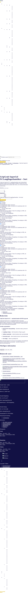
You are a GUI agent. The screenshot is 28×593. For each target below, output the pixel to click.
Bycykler (15, 8)
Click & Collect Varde (6, 208)
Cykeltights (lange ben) (18, 62)
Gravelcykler (15, 21)
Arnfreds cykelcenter (17, 117)
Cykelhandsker (16, 52)
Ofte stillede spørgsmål (17, 115)
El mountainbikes (16, 14)
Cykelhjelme (5, 63)
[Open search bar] (0, 155)
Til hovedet (12, 47)
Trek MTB (15, 79)
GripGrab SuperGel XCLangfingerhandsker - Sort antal (11, 197)
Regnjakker (15, 33)
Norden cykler (16, 73)
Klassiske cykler (16, 7)
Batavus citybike (11, 530)
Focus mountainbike (17, 90)
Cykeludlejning (8, 108)
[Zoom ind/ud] (0, 591)
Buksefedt (15, 58)
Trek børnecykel (16, 100)
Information (5, 111)
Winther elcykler (16, 95)
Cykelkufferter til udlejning (10, 573)
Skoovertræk (15, 53)
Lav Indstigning (16, 12)
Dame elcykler (11, 477)
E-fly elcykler (10, 549)
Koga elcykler (11, 563)
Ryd (5, 196)
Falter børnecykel (16, 102)
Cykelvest (15, 34)
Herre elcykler (11, 478)
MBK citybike (16, 71)
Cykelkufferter (8, 107)
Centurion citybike (17, 67)
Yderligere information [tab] (7, 313)
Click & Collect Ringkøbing (7, 213)
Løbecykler (15, 27)
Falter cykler (15, 69)
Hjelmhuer (15, 49)
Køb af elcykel (11, 589)
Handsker (13, 309)
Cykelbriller (15, 48)
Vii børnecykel (16, 105)
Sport (11, 19)
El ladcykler (15, 16)
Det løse (12, 51)
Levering (3, 202)
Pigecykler (15, 24)
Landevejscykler (16, 20)
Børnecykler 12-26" (14, 23)
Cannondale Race (16, 87)
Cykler (4, 3)
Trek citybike (15, 74)
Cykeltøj (4, 28)
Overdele (12, 29)
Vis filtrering (3, 161)
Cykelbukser (13, 59)
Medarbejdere (16, 114)
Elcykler (12, 10)
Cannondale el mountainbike (14, 544)
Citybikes (15, 6)
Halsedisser (15, 50)
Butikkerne (12, 112)
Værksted (15, 120)
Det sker (4, 571)
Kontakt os (15, 119)
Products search (5, 157)
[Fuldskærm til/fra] (1, 591)
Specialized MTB (16, 83)
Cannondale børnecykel (18, 99)
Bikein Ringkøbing (17, 116)
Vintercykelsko (16, 44)
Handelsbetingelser (6, 424)
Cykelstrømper (16, 57)
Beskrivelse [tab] (5, 311)
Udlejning (5, 106)
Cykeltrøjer (15, 31)
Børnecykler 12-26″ (9, 489)
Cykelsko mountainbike (18, 40)
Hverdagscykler (13, 65)
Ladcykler (15, 9)
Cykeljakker (15, 30)
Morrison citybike (16, 72)
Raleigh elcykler (11, 555)
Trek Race (15, 78)
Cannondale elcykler (12, 553)
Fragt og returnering (7, 423)
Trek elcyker (15, 94)
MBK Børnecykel (16, 104)
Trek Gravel (15, 77)
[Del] (3, 591)
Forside (1, 163)
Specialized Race (16, 81)
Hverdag (12, 5)
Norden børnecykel (17, 101)
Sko (11, 37)
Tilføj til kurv (3, 199)
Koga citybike (16, 70)
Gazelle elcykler (16, 92)
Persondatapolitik (6, 467)
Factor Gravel (16, 84)
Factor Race (15, 85)
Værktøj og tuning (9, 109)
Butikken (7, 578)
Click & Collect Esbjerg (6, 218)
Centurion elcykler (17, 97)
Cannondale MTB (17, 88)
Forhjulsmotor (16, 17)
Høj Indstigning (16, 13)
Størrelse (2, 193)
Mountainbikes (16, 22)
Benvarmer (15, 55)
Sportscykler (7, 539)
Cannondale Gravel (17, 86)
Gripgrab (8, 309)
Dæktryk (15, 123)
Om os (14, 113)
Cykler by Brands (6, 64)
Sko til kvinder (8, 511)
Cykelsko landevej (17, 38)
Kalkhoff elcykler (16, 93)
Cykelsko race (16, 42)
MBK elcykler (11, 562)
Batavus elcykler (11, 550)
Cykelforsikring (6, 417)
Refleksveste (15, 36)
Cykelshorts (15, 60)
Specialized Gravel (17, 80)
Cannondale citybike (17, 66)
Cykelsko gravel (16, 41)
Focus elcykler (11, 557)
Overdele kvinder (8, 494)
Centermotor (15, 15)
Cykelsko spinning (17, 43)
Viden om (12, 122)
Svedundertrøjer (16, 35)
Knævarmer (15, 56)
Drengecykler (16, 26)
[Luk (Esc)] (4, 591)
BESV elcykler (11, 551)
